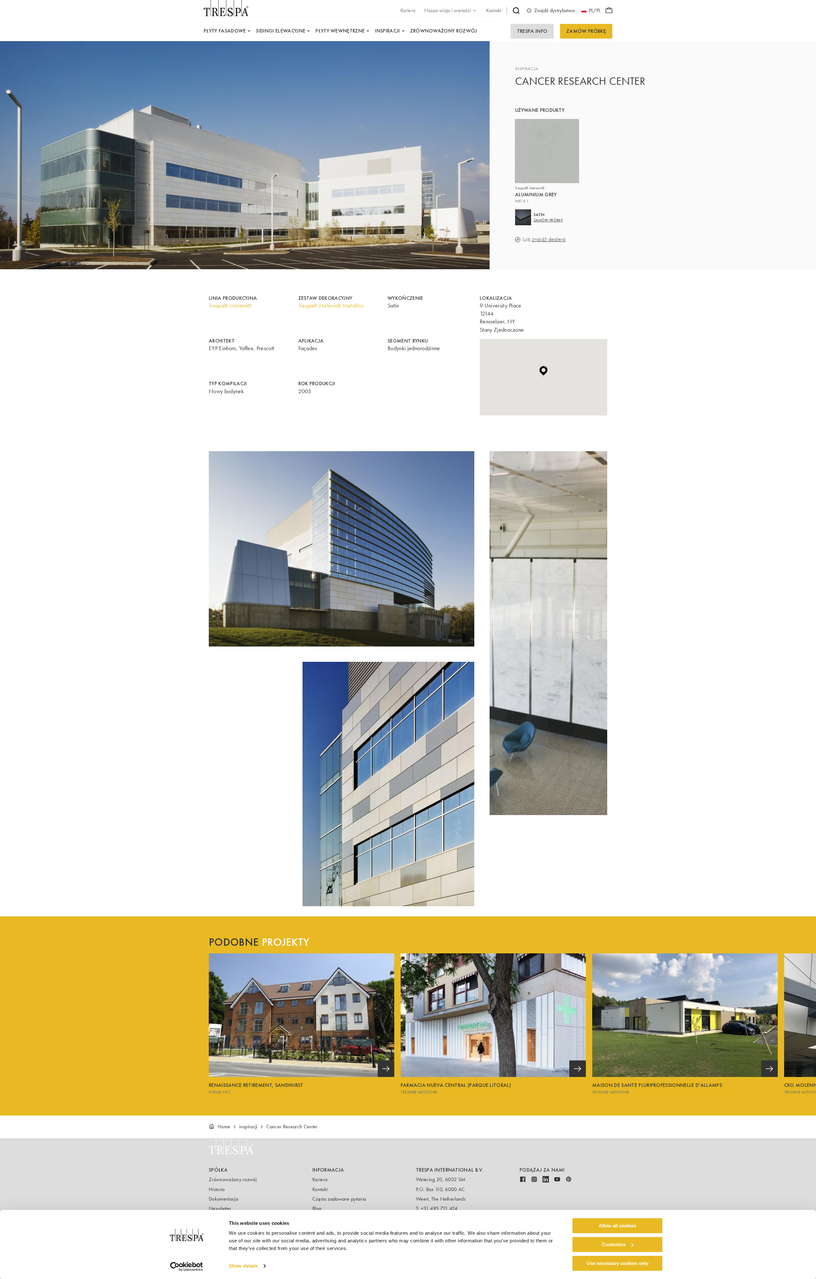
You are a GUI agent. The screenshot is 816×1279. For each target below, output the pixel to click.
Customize (614, 1244)
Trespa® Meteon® (230, 305)
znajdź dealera (548, 239)
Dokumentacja (223, 1199)
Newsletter (220, 1208)
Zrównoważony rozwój (233, 1179)
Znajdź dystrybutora (554, 10)
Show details (243, 1266)
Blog (316, 1208)
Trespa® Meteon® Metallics (331, 305)
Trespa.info (532, 31)
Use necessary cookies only (617, 1263)
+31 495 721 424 (439, 1208)
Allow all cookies (617, 1225)
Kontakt (319, 1189)
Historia (217, 1189)
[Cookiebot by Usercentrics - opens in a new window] (187, 1266)
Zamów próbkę (586, 31)
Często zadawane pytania (339, 1199)
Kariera (319, 1179)
